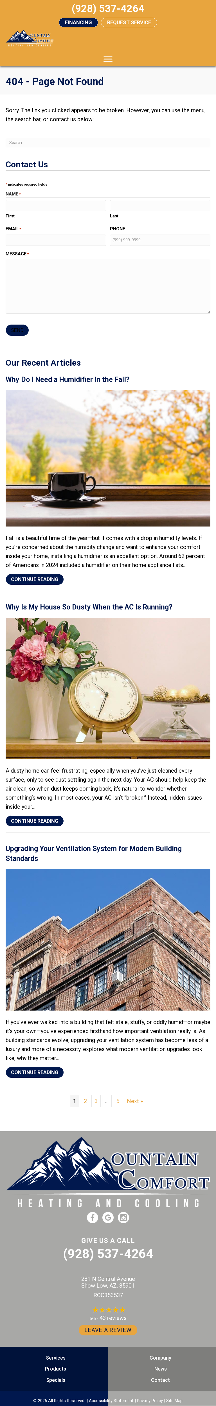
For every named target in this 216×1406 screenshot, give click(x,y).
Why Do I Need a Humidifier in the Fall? (68, 379)
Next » (135, 1101)
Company (160, 1358)
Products (55, 1369)
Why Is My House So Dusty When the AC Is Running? (89, 607)
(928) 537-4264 (108, 1253)
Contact (160, 1380)
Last (114, 216)
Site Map (174, 1400)
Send (17, 330)
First (10, 216)
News (160, 1369)
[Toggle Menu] (108, 59)
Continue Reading (37, 579)
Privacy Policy (150, 1400)
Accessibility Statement (111, 1400)
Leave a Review (108, 1330)
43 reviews (113, 1318)
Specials (55, 1380)
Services (56, 1358)
